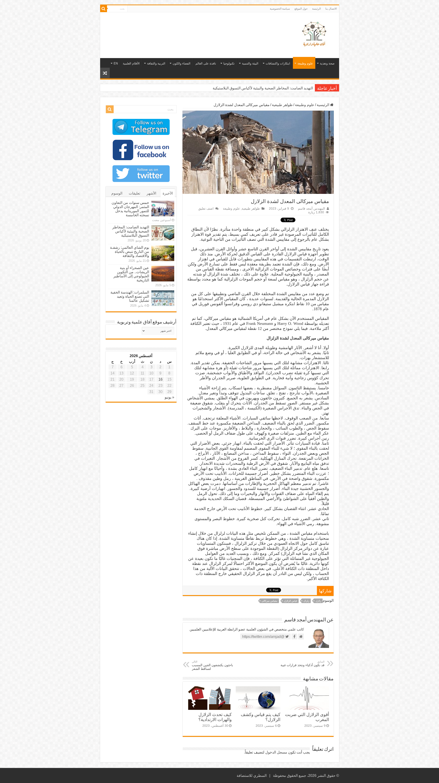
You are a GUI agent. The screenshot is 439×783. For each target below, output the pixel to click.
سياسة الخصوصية (280, 8)
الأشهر (151, 193)
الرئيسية (323, 105)
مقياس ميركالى (269, 600)
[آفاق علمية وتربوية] (315, 34)
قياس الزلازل (290, 600)
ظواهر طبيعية (282, 105)
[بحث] (103, 8)
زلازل (318, 600)
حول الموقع (301, 8)
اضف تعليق (206, 208)
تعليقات (134, 193)
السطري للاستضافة (252, 776)
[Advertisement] (187, 27)
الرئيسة (316, 8)
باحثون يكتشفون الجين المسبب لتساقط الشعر (212, 665)
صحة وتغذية (327, 63)
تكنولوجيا (229, 63)
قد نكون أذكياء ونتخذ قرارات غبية (302, 663)
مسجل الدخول (276, 752)
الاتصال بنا (331, 8)
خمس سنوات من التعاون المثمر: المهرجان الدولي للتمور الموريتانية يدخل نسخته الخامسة (130, 209)
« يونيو (169, 397)
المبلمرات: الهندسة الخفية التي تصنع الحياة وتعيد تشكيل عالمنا (129, 296)
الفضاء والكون (181, 63)
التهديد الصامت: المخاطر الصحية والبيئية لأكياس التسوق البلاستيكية (263, 88)
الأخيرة (168, 193)
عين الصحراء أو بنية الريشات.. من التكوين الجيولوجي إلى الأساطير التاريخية (131, 274)
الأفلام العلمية (131, 63)
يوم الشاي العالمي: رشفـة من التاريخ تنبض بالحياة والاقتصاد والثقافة (129, 252)
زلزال (306, 600)
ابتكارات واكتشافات (278, 63)
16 (160, 379)
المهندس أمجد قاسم (311, 208)
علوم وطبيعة (305, 63)
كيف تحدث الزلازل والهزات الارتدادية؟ (215, 717)
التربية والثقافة (156, 63)
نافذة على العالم (205, 63)
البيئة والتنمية (250, 63)
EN (116, 63)
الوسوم (116, 193)
